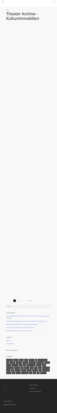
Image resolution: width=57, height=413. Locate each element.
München (17, 367)
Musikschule (10, 367)
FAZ (8, 362)
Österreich (43, 373)
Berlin (26, 360)
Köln (20, 365)
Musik (44, 365)
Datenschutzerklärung (35, 391)
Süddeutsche (46, 370)
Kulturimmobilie (34, 385)
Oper (40, 367)
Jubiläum (47, 362)
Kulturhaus (15, 365)
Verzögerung (25, 373)
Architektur (9, 360)
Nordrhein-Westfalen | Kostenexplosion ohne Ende (19, 330)
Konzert (9, 365)
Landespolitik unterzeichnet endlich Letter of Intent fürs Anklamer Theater (31, 151)
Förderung (18, 362)
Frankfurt (12, 362)
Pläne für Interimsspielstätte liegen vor (31, 179)
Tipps (13, 373)
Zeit (38, 373)
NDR (22, 367)
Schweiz (29, 370)
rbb (13, 370)
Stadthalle (35, 370)
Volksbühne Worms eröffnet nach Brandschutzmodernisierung (29, 63)
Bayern (21, 360)
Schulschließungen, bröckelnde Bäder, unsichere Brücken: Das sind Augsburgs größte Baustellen (31, 35)
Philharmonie (46, 367)
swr (40, 370)
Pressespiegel (16, 40)
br (36, 360)
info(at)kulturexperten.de (9, 404)
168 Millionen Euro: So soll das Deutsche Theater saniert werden (29, 230)
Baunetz (16, 360)
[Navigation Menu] (54, 2)
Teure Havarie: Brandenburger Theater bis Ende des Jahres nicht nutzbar (31, 89)
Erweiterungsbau (42, 360)
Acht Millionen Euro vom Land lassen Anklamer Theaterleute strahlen (30, 256)
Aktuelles (8, 340)
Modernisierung (31, 365)
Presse (8, 370)
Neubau (27, 367)
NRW (36, 367)
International (40, 362)
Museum (39, 365)
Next (30, 300)
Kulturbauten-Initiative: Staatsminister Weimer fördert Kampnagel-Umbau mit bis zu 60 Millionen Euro (31, 118)
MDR (24, 365)
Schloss (24, 370)
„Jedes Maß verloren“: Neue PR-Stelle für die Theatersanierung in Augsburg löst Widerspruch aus (30, 282)
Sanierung (17, 370)
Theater (9, 373)
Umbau (18, 373)
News (31, 367)
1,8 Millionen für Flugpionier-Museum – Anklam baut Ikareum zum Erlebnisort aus (26, 321)
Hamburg (25, 362)
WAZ (31, 373)
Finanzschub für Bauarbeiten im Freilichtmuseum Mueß (20, 327)
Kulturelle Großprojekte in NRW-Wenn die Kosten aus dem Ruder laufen (31, 204)
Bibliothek (31, 360)
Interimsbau (32, 362)
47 (26, 300)
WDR (34, 373)
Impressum (32, 388)
